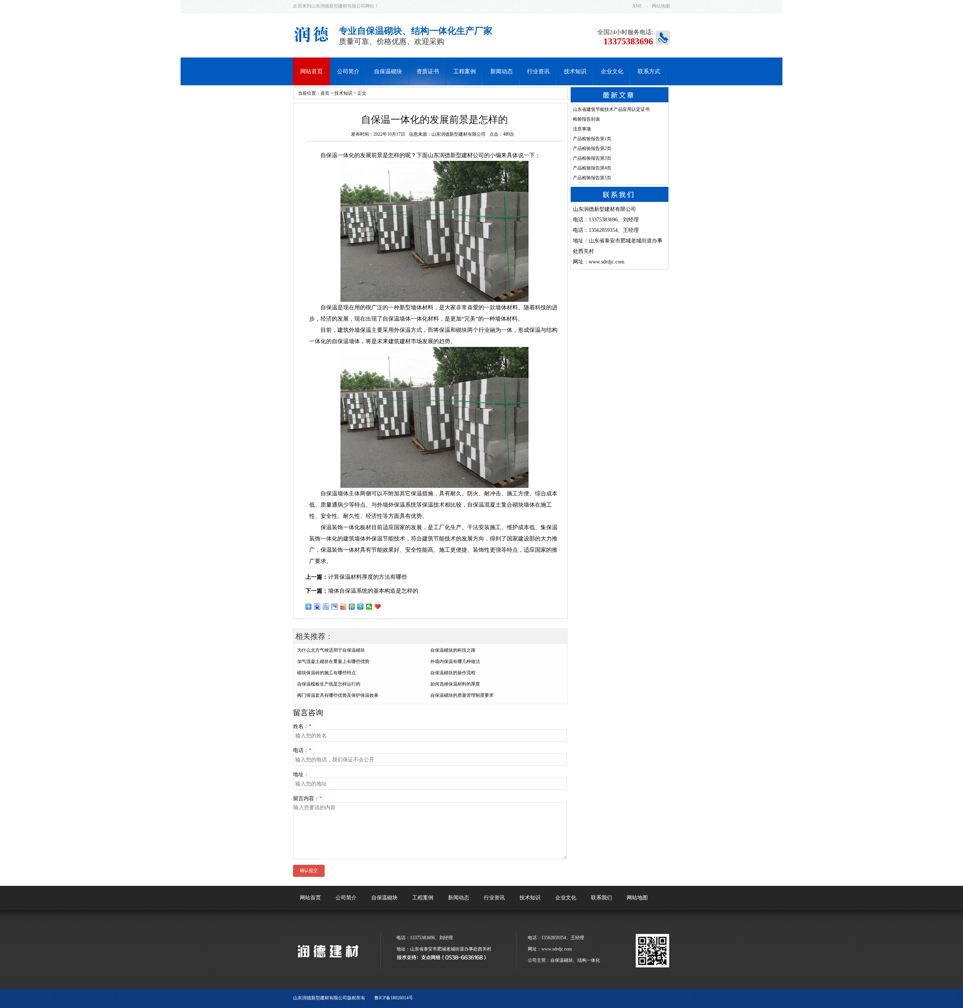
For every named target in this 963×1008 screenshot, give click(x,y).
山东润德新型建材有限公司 (458, 134)
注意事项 (582, 129)
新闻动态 (458, 898)
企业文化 (565, 898)
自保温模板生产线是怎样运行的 (328, 684)
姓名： (302, 726)
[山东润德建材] (327, 961)
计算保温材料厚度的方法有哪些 (367, 577)
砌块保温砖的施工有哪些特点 (326, 672)
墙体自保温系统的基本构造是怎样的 (373, 591)
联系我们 (601, 898)
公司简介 (346, 898)
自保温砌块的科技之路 (452, 650)
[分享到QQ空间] (352, 607)
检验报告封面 (586, 119)
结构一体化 (588, 960)
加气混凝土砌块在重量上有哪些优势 (333, 661)
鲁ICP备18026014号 (393, 997)
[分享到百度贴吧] (326, 607)
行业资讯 (494, 898)
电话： (302, 750)
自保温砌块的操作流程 (452, 672)
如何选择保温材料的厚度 (455, 684)
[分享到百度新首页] (317, 607)
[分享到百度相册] (334, 607)
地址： (301, 774)
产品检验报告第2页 (592, 148)
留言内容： (307, 798)
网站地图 (661, 6)
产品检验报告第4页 (592, 168)
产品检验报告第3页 (592, 158)
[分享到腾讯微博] (360, 607)
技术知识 (343, 93)
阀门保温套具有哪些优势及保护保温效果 (337, 695)
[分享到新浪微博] (343, 607)
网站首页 (310, 898)
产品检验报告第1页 (592, 138)
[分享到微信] (369, 607)
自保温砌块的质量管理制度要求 (462, 695)
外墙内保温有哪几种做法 (455, 661)
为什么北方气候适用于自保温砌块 (331, 650)
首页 (325, 93)
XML (637, 6)
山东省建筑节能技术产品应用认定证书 (611, 109)
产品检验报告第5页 (592, 177)
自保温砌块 (384, 898)
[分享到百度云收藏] (378, 607)
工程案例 (422, 898)
